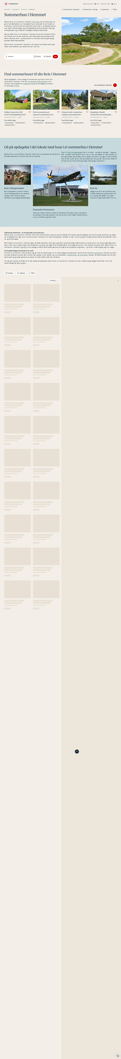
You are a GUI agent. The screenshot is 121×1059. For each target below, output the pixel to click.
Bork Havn (24, 9)
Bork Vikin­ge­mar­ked (75, 152)
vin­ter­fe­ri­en (84, 255)
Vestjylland (15, 9)
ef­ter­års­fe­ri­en (72, 255)
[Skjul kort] (118, 280)
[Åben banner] (118, 1056)
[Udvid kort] (64, 280)
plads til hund (14, 86)
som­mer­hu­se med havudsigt (37, 81)
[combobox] (53, 280)
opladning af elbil (29, 83)
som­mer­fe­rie (97, 253)
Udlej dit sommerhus (88, 3)
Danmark (7, 9)
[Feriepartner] (11, 4)
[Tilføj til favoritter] (30, 112)
